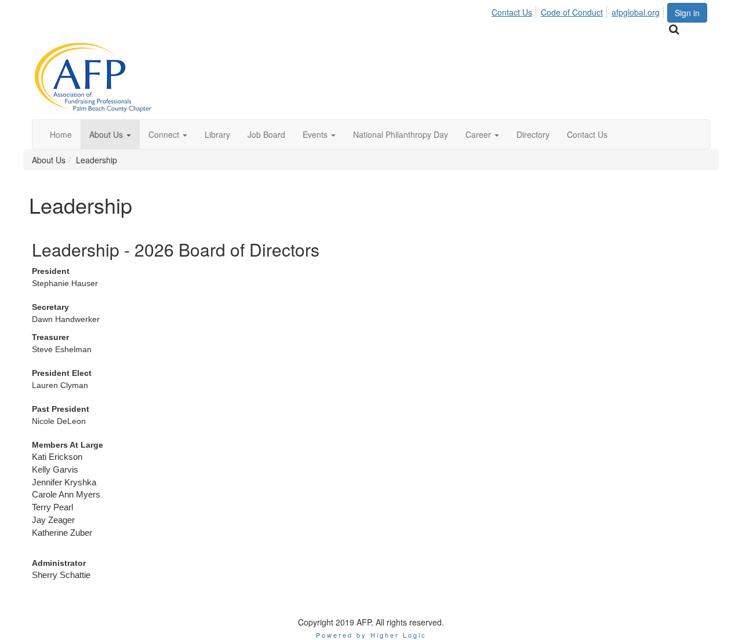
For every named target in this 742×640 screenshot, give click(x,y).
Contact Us (512, 12)
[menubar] (578, 10)
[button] (110, 134)
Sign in (687, 13)
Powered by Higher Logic (371, 634)
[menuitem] (515, 10)
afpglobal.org (636, 12)
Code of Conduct (572, 12)
